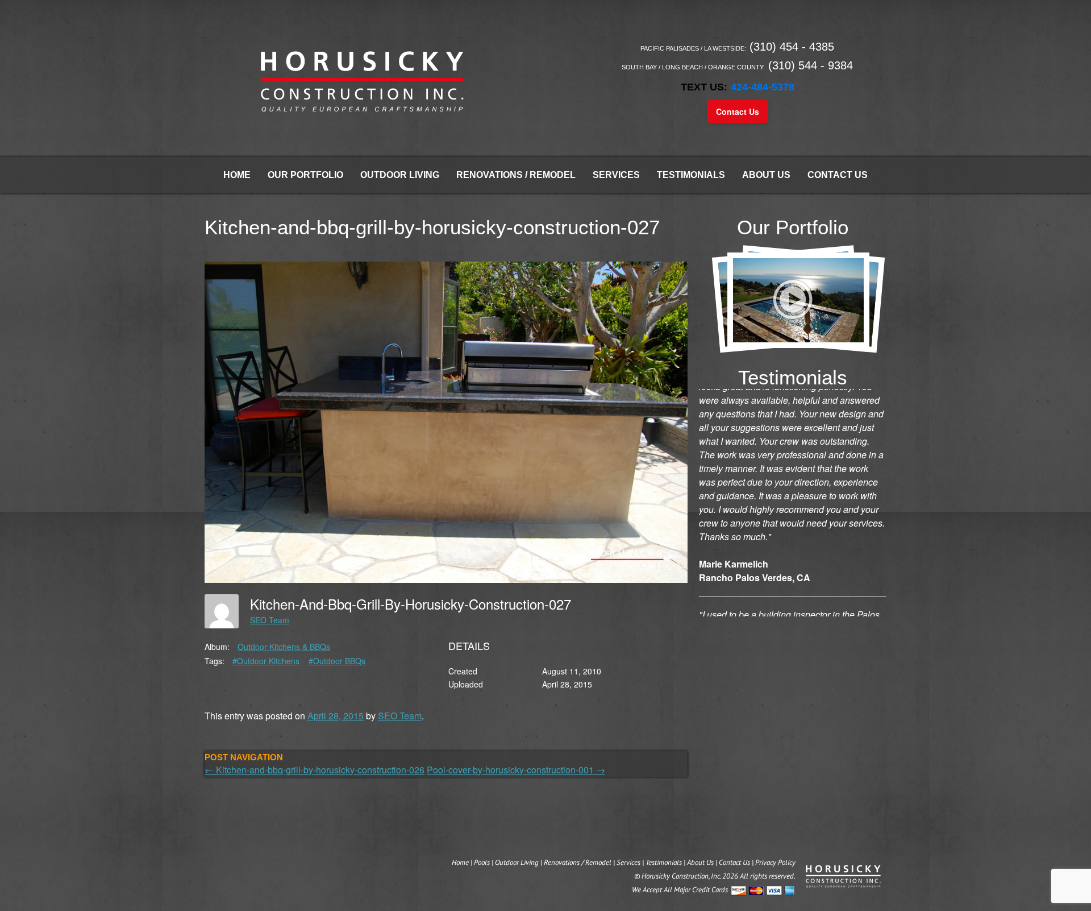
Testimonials (691, 175)
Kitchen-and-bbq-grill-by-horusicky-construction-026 (314, 769)
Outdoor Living (399, 175)
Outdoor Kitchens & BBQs (284, 646)
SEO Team (269, 620)
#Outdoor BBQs (337, 660)
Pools (482, 862)
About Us (766, 175)
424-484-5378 (762, 87)
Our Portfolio (305, 175)
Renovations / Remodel (516, 175)
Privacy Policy (775, 862)
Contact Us (737, 111)
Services (616, 175)
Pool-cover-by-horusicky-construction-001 (516, 769)
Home (237, 175)
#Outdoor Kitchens (265, 660)
